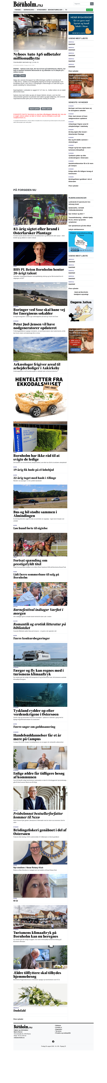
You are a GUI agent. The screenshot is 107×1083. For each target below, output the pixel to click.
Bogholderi (59, 1029)
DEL (15, 76)
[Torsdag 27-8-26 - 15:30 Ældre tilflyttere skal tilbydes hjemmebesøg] (40, 957)
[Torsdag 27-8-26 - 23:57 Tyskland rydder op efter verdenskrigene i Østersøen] (40, 695)
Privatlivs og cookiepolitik (63, 1033)
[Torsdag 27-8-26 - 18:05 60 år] (40, 886)
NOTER (15, 467)
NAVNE (15, 865)
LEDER (15, 452)
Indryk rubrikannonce (76, 229)
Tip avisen (89, 9)
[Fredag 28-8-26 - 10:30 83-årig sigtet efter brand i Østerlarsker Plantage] (40, 209)
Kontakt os (59, 1027)
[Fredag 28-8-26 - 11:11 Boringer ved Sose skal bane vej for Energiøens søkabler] (40, 294)
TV (66, 9)
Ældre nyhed (46, 109)
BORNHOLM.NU (29, 9)
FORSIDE (18, 9)
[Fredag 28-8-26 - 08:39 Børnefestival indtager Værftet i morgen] (40, 594)
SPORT (15, 266)
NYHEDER (71, 106)
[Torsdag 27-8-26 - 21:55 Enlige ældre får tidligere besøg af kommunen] (40, 758)
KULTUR (15, 606)
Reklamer (58, 1025)
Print (23, 76)
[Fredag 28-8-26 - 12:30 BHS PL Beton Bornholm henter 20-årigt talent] (40, 254)
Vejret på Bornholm (81, 292)
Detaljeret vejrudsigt (81, 294)
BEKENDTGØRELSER (55, 9)
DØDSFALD (71, 42)
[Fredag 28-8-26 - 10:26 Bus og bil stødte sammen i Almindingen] (40, 496)
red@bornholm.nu (19, 1037)
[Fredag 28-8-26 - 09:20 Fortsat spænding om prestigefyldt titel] (40, 544)
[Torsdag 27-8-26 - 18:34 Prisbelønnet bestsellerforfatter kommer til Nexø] (40, 798)
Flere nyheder (73, 71)
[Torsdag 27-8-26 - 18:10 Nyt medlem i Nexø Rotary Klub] (40, 852)
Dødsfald (72, 44)
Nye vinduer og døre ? (76, 214)
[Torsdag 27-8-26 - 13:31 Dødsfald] (40, 995)
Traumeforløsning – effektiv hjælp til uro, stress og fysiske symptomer (81, 220)
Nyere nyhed (34, 109)
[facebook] (53, 1041)
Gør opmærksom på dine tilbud (80, 226)
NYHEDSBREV (42, 9)
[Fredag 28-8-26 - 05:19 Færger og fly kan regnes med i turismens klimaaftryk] (40, 655)
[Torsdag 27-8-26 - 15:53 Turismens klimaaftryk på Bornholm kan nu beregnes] (40, 917)
